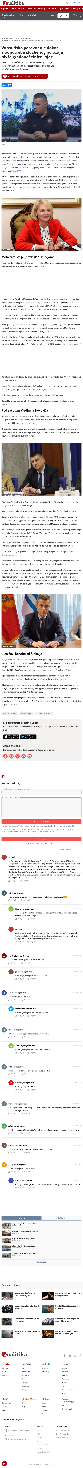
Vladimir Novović (44, 714)
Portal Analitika (7, 38)
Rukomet (65, 1375)
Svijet (24, 1407)
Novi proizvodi (67, 1409)
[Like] (9, 881)
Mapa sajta (40, 1448)
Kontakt (39, 1438)
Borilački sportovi (68, 1390)
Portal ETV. (16, 171)
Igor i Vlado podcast (62, 1430)
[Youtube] (23, 756)
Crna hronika (31, 9)
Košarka (65, 1372)
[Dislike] (14, 881)
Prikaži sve (41, 1262)
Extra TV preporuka (62, 1434)
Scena (44, 1403)
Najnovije (4, 9)
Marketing (45, 1372)
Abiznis (40, 9)
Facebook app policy (43, 1452)
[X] (17, 756)
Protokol (5, 1375)
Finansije (45, 1368)
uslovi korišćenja (71, 826)
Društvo (21, 9)
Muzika (44, 1407)
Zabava (4, 1407)
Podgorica (25, 1375)
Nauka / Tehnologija (68, 1400)
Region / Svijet (64, 9)
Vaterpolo (65, 1379)
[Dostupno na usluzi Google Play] (28, 736)
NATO (4, 1372)
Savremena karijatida (13, 1419)
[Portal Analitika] (14, 1354)
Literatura (45, 1414)
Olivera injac (26, 714)
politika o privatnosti (58, 826)
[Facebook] (5, 756)
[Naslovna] (4, 1463)
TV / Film (45, 1410)
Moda (4, 1410)
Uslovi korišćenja (42, 1445)
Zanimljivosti (6, 1403)
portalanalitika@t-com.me (17, 1439)
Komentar (5, 1368)
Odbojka (65, 1383)
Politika (13, 9)
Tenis (64, 1386)
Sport (48, 9)
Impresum (40, 1430)
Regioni (24, 1379)
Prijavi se (41, 839)
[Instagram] (11, 756)
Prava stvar (26, 1386)
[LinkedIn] (29, 756)
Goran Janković (9, 714)
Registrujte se (50, 843)
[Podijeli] (52, 16)
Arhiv (38, 1434)
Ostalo (64, 1393)
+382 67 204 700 (13, 1435)
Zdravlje (25, 1383)
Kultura (73, 9)
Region (24, 1403)
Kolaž (54, 9)
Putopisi (25, 1390)
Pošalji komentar (41, 821)
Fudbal (64, 1368)
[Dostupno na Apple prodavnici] (11, 736)
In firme (65, 1405)
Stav (23, 1368)
